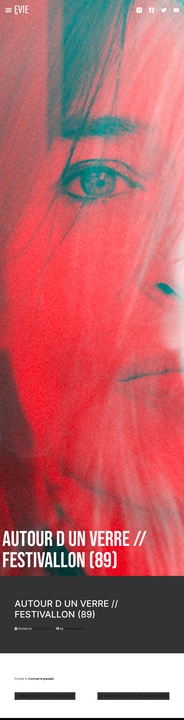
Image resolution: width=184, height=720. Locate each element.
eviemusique (73, 629)
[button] (9, 10)
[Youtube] (176, 10)
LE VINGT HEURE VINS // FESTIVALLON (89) (133, 696)
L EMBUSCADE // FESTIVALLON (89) (45, 696)
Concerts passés (41, 679)
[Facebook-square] (151, 10)
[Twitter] (163, 10)
